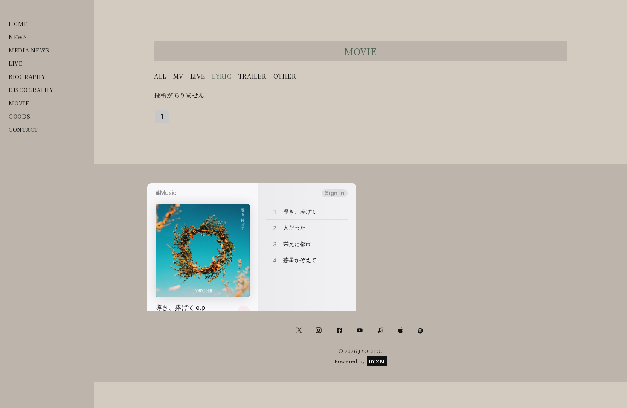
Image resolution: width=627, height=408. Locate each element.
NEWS (18, 37)
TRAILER (252, 75)
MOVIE (19, 103)
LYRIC (222, 75)
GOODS (20, 116)
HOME (18, 24)
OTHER (284, 75)
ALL (160, 75)
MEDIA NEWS (29, 50)
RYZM (377, 361)
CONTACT (23, 129)
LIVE (16, 63)
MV (178, 75)
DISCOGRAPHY (31, 90)
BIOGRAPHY (27, 77)
